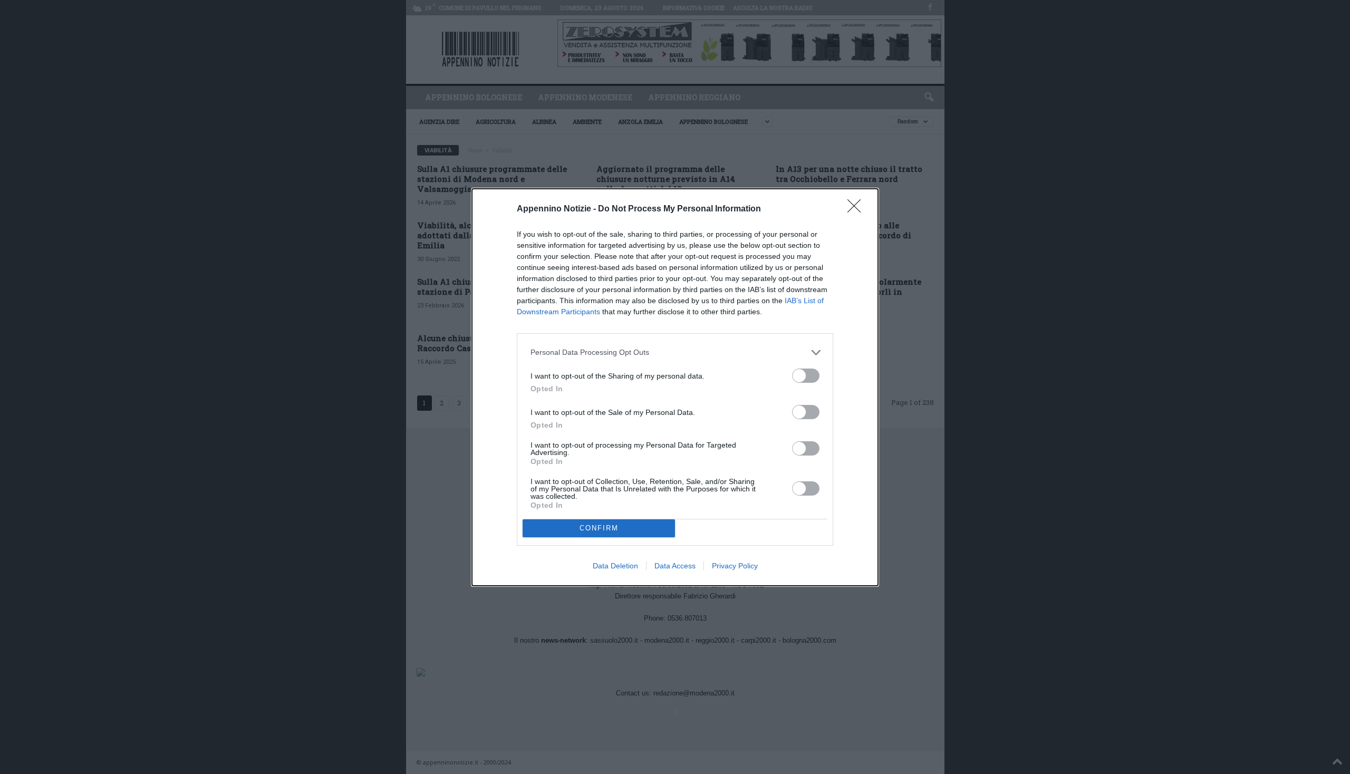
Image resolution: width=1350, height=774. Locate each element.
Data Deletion (615, 566)
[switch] (805, 376)
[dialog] (675, 387)
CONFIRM (599, 528)
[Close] (857, 209)
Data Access (675, 566)
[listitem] (675, 352)
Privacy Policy (735, 566)
